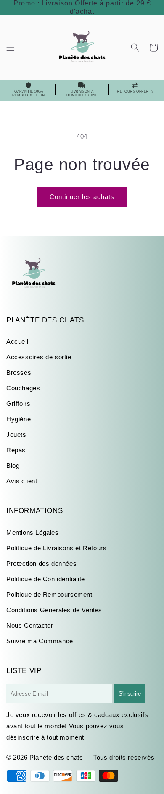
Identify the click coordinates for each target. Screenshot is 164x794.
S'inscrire (130, 694)
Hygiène (18, 419)
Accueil (17, 341)
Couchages (23, 388)
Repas (16, 450)
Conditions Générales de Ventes (54, 610)
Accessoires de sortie (38, 357)
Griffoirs (18, 403)
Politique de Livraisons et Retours (56, 548)
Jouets (16, 434)
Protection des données (41, 563)
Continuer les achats (82, 196)
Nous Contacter (29, 625)
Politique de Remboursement (49, 594)
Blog (12, 465)
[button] (10, 47)
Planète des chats (56, 757)
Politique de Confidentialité (45, 579)
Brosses (18, 372)
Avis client (21, 481)
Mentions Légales (32, 532)
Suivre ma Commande (39, 640)
